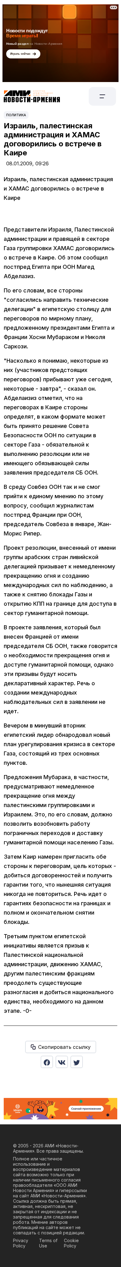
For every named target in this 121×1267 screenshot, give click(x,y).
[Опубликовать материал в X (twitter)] (76, 1062)
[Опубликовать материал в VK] (61, 1062)
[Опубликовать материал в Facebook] (47, 1062)
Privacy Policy (20, 1243)
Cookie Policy (71, 1243)
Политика (16, 115)
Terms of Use (48, 1243)
